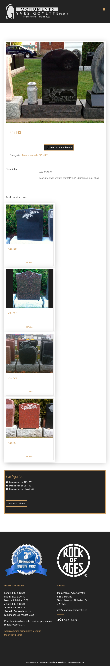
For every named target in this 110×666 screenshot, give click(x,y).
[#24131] (29, 418)
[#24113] (29, 353)
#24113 (12, 378)
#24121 (12, 313)
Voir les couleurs (17, 503)
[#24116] (29, 224)
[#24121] (29, 288)
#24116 (12, 248)
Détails (30, 262)
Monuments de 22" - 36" (35, 155)
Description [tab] (12, 169)
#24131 (12, 443)
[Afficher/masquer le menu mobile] (104, 9)
